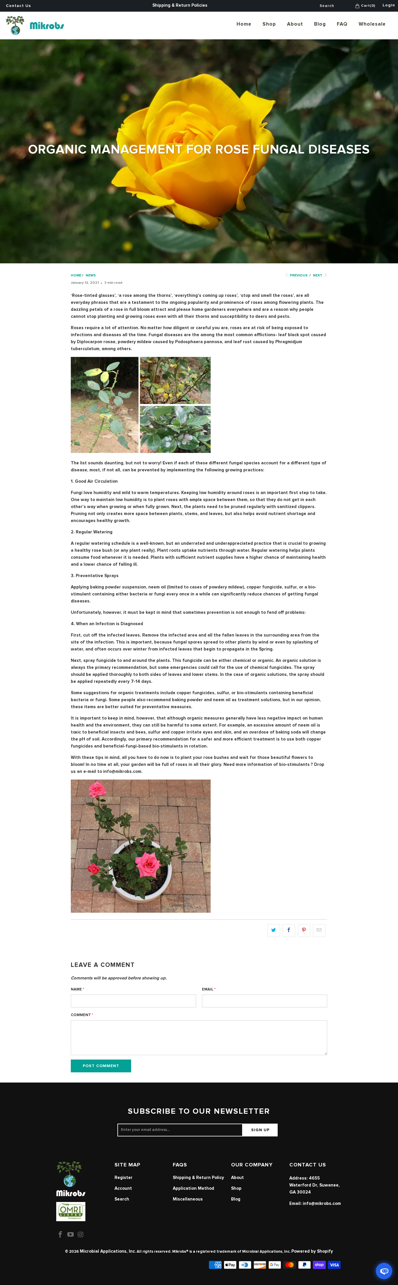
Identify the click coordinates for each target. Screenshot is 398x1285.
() (368, 6)
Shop (269, 24)
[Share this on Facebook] (289, 930)
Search (122, 1199)
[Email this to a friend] (319, 930)
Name (77, 989)
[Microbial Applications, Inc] (35, 25)
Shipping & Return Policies (179, 5)
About (295, 24)
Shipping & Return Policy (198, 1177)
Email (209, 989)
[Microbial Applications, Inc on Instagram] (80, 1235)
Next (318, 275)
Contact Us (18, 6)
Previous (298, 275)
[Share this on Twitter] (273, 930)
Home (244, 24)
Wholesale (372, 24)
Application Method (193, 1188)
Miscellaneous (188, 1199)
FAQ (342, 24)
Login (389, 5)
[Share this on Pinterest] (304, 930)
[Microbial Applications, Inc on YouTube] (70, 1235)
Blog (320, 24)
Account (123, 1188)
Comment (82, 1015)
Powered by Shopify (312, 1251)
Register (124, 1177)
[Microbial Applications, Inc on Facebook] (60, 1235)
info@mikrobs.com (322, 1203)
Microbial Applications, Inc (107, 1251)
